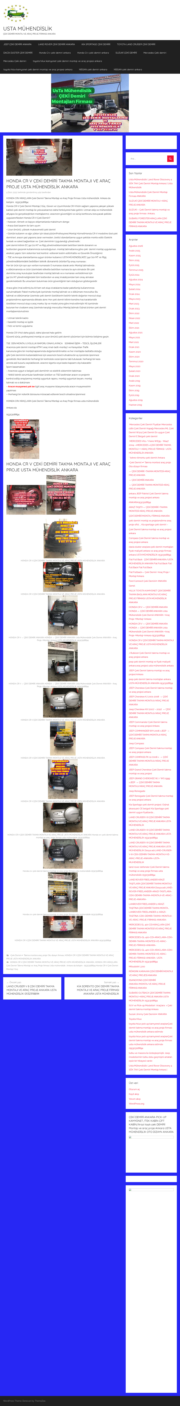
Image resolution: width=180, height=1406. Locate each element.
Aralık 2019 (134, 380)
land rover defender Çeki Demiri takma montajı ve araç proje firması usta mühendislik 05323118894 (149, 871)
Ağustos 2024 (136, 279)
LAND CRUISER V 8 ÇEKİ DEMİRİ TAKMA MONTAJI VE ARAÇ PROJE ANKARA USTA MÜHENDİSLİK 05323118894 (150, 834)
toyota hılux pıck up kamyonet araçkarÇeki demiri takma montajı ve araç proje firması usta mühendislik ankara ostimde (150, 1027)
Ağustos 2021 (135, 332)
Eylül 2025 (134, 265)
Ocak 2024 (134, 294)
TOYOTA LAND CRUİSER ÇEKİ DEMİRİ (136, 44)
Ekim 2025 (134, 260)
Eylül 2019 (134, 395)
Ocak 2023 (134, 308)
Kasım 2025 (135, 255)
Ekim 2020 (134, 356)
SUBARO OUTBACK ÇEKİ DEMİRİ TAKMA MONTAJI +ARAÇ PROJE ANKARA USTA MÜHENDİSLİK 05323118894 (149, 996)
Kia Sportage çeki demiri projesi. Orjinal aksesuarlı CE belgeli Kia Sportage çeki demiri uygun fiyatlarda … (149, 808)
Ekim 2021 (134, 327)
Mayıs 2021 (134, 337)
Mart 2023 (134, 303)
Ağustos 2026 (136, 246)
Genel (132, 585)
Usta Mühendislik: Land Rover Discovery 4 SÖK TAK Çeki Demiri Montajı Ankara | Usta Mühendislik (150, 183)
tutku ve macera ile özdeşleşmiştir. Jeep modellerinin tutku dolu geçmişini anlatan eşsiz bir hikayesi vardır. (150, 1057)
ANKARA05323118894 (140, 502)
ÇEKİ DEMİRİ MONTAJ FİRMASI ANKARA (149, 516)
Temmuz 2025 (136, 270)
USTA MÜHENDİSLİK (27, 28)
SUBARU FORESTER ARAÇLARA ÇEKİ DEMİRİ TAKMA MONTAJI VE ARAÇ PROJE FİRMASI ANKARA (150, 222)
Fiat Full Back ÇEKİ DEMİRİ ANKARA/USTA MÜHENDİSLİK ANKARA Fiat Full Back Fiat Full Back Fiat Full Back (151, 563)
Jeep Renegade (137, 791)
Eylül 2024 (134, 274)
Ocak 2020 (134, 376)
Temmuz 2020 (136, 361)
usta (39, 192)
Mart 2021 (134, 342)
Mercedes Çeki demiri (154, 52)
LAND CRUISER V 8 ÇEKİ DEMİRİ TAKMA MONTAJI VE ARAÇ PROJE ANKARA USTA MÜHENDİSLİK (150, 821)
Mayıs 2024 (134, 284)
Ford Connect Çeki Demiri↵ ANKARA (148, 581)
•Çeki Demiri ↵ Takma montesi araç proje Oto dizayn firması (37, 955)
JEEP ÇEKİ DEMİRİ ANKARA (17, 44)
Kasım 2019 (134, 385)
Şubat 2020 (134, 371)
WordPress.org (136, 1103)
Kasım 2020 (135, 351)
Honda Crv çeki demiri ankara (55, 52)
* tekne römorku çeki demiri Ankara (147, 457)
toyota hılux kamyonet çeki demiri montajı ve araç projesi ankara (67, 61)
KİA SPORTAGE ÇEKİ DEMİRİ (96, 44)
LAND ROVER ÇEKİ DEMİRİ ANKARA (56, 44)
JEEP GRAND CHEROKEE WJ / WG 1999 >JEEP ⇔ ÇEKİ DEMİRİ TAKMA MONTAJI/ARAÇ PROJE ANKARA (149, 782)
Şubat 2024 (134, 289)
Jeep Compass (136, 743)
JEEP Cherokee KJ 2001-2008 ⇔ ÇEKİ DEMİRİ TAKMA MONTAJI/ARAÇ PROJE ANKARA (149, 700)
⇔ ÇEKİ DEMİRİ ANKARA (141, 480)
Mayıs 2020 (134, 366)
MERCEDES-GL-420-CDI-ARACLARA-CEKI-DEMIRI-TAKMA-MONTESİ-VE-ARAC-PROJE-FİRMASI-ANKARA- (151, 941)
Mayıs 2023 (134, 299)
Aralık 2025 (134, 250)
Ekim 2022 (134, 313)
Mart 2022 (134, 323)
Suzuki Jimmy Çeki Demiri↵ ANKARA (148, 1014)
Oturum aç (134, 1089)
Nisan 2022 (134, 318)
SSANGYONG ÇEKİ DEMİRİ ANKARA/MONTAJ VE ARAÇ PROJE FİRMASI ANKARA (147, 984)
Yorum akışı (135, 1099)
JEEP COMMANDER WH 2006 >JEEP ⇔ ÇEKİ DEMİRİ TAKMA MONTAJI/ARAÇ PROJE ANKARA (149, 734)
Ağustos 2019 (136, 400)
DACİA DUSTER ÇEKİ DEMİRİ (17, 52)
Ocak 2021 (134, 347)
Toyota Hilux (135, 1019)
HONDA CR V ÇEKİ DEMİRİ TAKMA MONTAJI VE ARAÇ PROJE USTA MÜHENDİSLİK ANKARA (52, 962)
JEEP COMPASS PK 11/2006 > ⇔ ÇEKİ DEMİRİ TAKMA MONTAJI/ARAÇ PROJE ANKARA (149, 761)
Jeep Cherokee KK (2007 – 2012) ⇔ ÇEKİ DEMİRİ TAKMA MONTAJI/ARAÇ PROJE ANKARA (150, 713)
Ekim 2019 (134, 390)
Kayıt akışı (134, 1094)
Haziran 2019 (135, 404)
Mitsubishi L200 (137, 966)
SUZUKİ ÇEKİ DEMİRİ (126, 52)
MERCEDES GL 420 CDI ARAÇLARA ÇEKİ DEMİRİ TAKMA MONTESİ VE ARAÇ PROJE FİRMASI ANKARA (150, 928)
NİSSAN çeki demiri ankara (93, 69)
